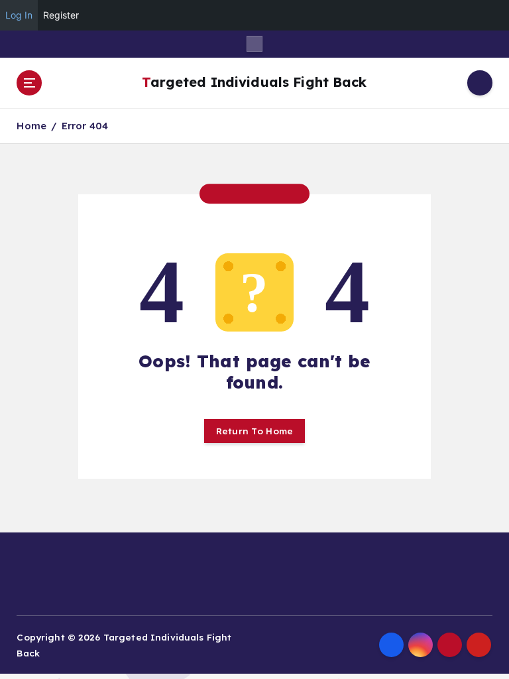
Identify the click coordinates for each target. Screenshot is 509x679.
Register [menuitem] (61, 15)
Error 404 (85, 125)
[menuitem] (492, 15)
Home (31, 125)
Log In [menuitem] (18, 15)
